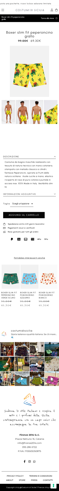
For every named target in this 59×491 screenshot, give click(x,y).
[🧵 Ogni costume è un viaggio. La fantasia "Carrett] (52, 364)
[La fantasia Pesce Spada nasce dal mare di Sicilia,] (22, 379)
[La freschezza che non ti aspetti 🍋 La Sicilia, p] (22, 349)
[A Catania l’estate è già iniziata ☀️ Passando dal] (37, 349)
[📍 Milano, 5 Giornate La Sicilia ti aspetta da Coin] (7, 379)
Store (22, 480)
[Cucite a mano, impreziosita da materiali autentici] (52, 379)
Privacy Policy (15, 476)
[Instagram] (30, 461)
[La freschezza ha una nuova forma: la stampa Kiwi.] (37, 379)
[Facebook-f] (25, 461)
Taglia (6, 204)
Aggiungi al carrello (24, 215)
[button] (3, 10)
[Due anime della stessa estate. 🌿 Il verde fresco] (52, 349)
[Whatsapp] (34, 461)
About (9, 480)
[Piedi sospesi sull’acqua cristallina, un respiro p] (7, 364)
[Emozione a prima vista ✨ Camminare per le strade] (7, 349)
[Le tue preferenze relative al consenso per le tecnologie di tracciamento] (53, 485)
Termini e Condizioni (40, 476)
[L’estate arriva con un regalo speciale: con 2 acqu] (22, 364)
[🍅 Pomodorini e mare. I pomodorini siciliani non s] (37, 364)
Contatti (48, 480)
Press (34, 480)
